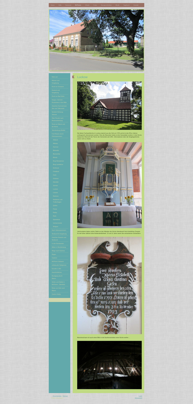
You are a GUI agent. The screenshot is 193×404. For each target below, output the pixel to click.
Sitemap (65, 396)
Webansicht (138, 398)
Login (140, 396)
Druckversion (57, 396)
